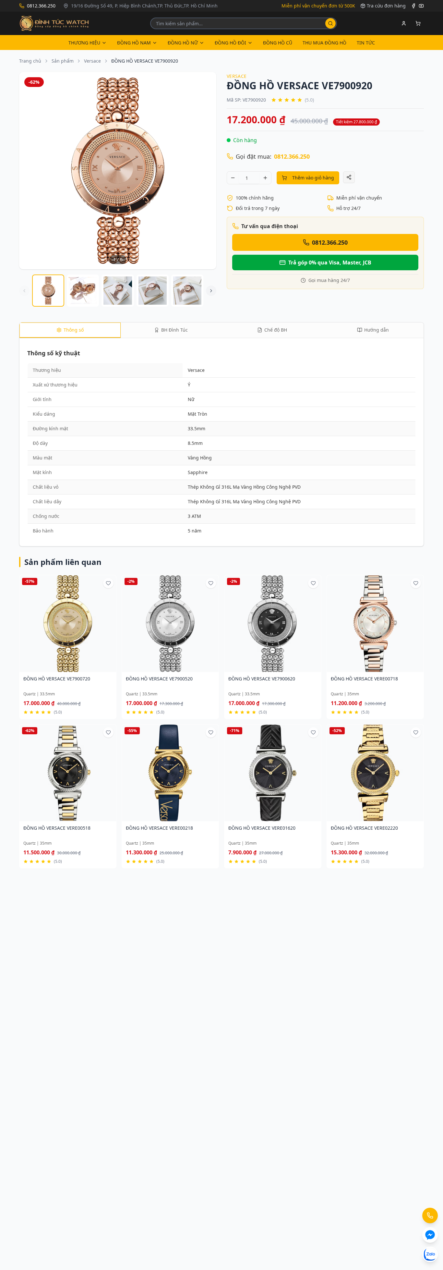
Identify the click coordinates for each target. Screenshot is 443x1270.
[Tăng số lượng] (265, 178)
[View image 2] (83, 291)
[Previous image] (28, 170)
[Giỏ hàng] (418, 23)
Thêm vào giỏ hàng (313, 178)
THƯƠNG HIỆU (84, 43)
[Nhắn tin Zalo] (430, 1254)
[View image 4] (153, 291)
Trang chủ (30, 61)
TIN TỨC (366, 43)
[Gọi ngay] (430, 1215)
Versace (92, 61)
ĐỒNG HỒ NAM (134, 43)
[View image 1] (48, 291)
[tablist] (221, 330)
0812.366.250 (292, 156)
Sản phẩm (63, 61)
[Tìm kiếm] (330, 23)
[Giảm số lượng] (233, 178)
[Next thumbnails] (211, 291)
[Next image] (207, 170)
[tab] (70, 330)
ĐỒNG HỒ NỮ (183, 43)
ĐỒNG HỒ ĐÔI (230, 43)
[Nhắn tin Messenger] (430, 1235)
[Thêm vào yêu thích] (108, 583)
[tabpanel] (221, 443)
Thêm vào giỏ (65, 668)
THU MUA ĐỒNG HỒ (324, 43)
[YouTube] (421, 5)
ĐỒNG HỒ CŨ (277, 43)
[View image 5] (187, 291)
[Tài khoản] (404, 23)
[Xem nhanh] (89, 668)
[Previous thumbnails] (24, 291)
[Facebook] (413, 5)
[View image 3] (118, 291)
